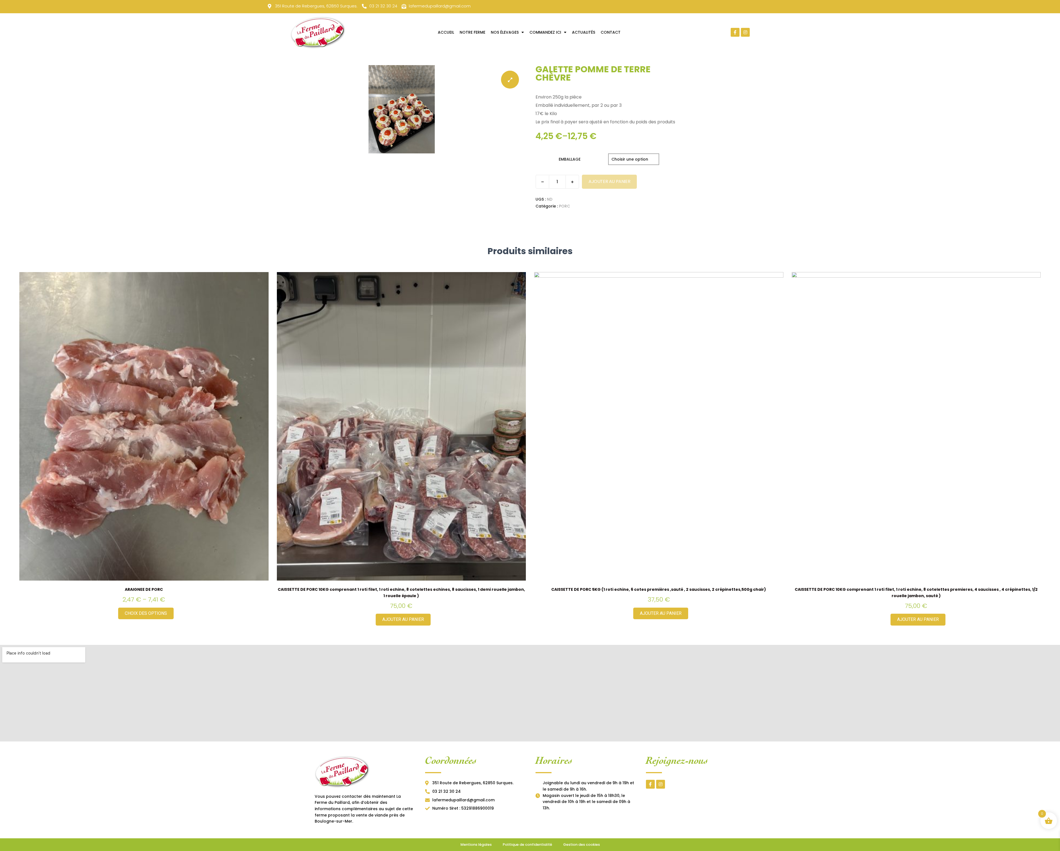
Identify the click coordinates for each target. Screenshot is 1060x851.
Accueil (446, 32)
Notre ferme (472, 32)
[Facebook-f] (735, 32)
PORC (564, 206)
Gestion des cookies (581, 844)
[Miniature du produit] (510, 80)
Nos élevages (505, 32)
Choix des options (146, 613)
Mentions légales (476, 844)
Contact (611, 32)
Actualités (583, 32)
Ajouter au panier (609, 181)
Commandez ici (545, 32)
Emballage (570, 159)
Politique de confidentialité (527, 844)
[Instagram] (745, 32)
